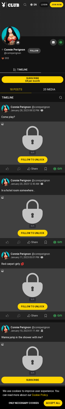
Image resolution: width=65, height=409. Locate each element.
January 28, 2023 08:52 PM (25, 110)
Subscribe (32, 380)
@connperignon (41, 107)
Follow (34, 51)
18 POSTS (16, 89)
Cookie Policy (40, 395)
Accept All (53, 403)
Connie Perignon (21, 107)
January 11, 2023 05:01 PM (25, 257)
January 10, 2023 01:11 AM (25, 330)
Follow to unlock (32, 159)
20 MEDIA (49, 89)
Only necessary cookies (24, 403)
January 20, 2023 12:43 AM (25, 184)
